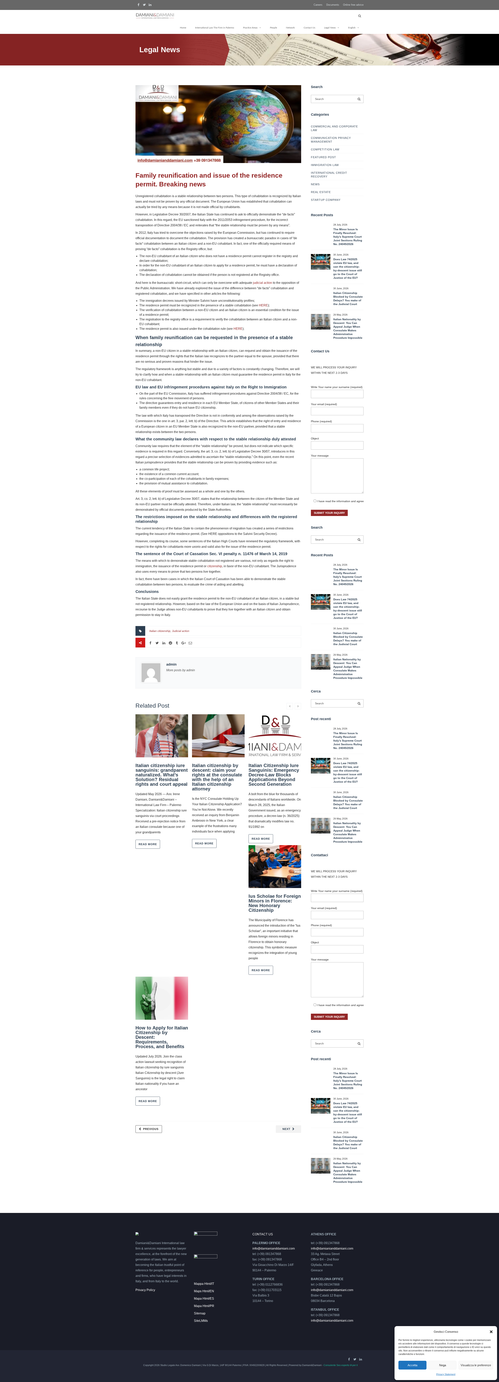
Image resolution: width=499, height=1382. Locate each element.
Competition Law (325, 149)
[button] (491, 1332)
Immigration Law (325, 165)
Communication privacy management (331, 139)
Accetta (412, 1365)
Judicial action (180, 630)
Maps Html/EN (204, 1291)
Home (183, 27)
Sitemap (199, 1313)
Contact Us (309, 27)
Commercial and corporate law (334, 128)
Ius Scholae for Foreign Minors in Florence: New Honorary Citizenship (275, 903)
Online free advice (353, 4)
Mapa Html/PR (204, 1306)
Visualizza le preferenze (476, 1365)
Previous (150, 1129)
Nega (442, 1365)
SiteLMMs (201, 1320)
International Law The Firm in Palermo (214, 27)
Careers (318, 4)
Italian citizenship (159, 630)
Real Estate (321, 192)
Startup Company (326, 199)
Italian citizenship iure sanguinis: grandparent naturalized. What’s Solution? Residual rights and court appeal (161, 775)
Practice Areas (250, 27)
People (273, 27)
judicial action (262, 282)
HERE (263, 305)
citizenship (214, 566)
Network (290, 27)
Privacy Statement (445, 1374)
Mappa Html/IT (204, 1283)
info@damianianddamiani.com (273, 1248)
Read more (148, 844)
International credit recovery (329, 174)
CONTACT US (262, 1234)
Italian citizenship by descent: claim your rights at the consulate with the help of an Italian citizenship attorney (217, 777)
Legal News (330, 27)
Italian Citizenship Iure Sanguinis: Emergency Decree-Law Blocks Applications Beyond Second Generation (274, 775)
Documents (332, 4)
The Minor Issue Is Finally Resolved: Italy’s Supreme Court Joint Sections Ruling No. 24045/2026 (347, 237)
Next (286, 1129)
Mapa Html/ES (204, 1298)
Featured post (323, 157)
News (315, 184)
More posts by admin (180, 670)
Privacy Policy (145, 1290)
